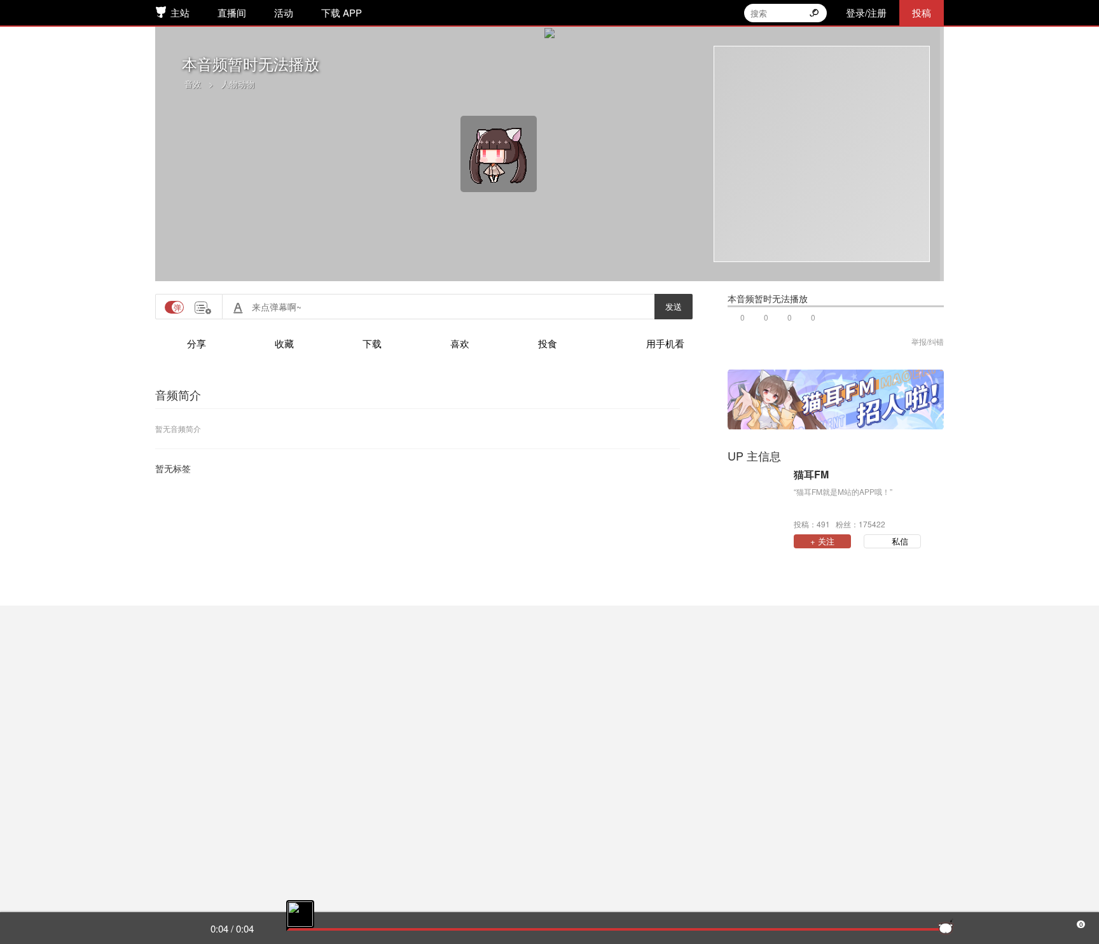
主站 (180, 12)
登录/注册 (866, 12)
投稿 (921, 12)
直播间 (232, 12)
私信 (900, 541)
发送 (673, 306)
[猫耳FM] (757, 498)
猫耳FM (811, 474)
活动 (283, 12)
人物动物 (237, 84)
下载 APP (341, 12)
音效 (192, 84)
